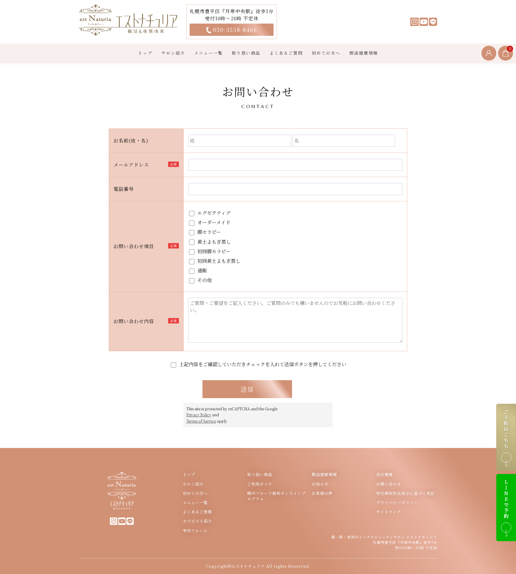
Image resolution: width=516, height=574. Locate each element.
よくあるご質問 (286, 53)
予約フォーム (195, 530)
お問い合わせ (388, 484)
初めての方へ (326, 53)
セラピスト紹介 (197, 521)
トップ (145, 53)
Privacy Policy (198, 415)
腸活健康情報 (363, 53)
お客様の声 (322, 493)
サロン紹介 (173, 53)
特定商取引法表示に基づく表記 (405, 493)
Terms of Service (201, 420)
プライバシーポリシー (397, 502)
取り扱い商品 (246, 53)
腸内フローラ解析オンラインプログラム (276, 496)
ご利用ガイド (259, 484)
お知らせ (320, 484)
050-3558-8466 (235, 29)
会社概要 (384, 474)
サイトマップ (388, 512)
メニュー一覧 (208, 53)
